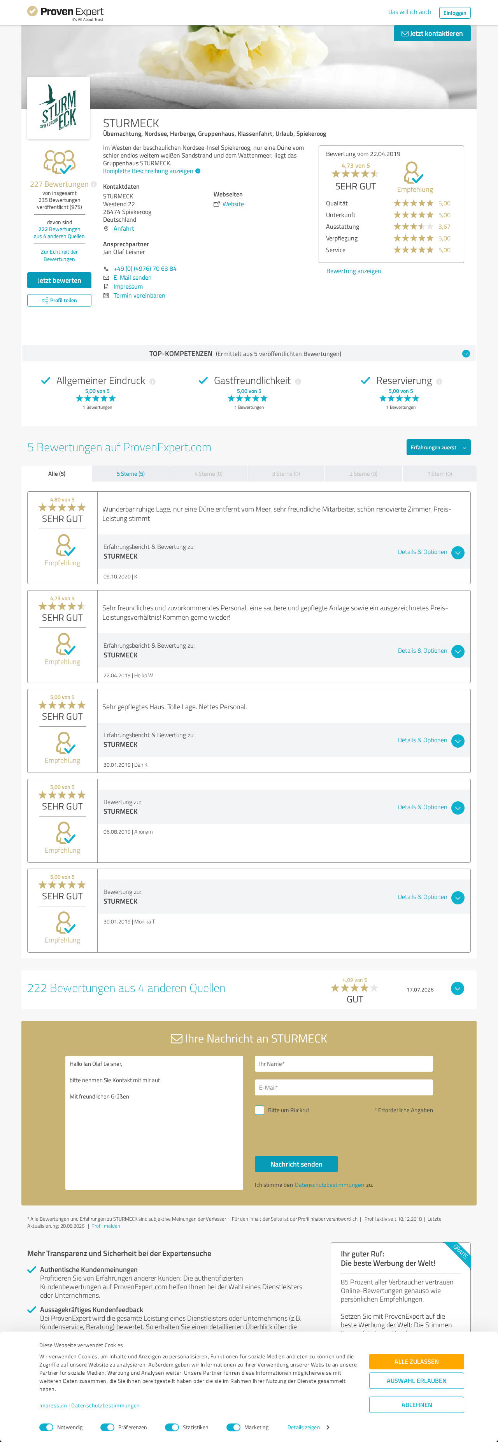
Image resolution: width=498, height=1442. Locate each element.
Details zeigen (304, 1427)
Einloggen (455, 12)
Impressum (53, 1405)
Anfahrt (124, 228)
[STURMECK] (58, 107)
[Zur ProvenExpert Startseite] (65, 15)
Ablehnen (417, 1404)
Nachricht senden (296, 1164)
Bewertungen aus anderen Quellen (59, 232)
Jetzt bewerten (59, 280)
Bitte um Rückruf (288, 1110)
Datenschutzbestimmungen (105, 1405)
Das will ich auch (409, 11)
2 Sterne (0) (363, 474)
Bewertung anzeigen (353, 270)
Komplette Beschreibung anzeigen (148, 170)
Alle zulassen (417, 1361)
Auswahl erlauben (417, 1380)
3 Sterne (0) (286, 474)
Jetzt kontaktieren (436, 33)
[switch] (107, 1427)
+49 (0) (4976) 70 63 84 (145, 268)
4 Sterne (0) (209, 474)
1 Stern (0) (439, 474)
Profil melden (105, 1225)
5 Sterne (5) (131, 474)
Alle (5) (56, 473)
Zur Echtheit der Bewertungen (59, 255)
